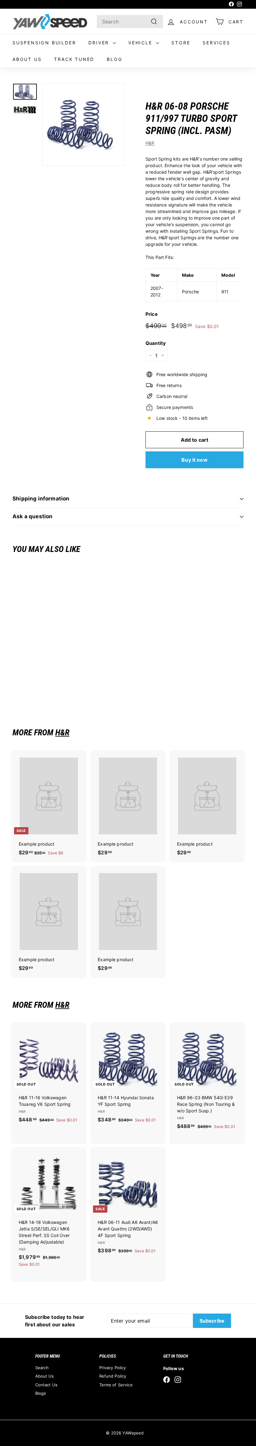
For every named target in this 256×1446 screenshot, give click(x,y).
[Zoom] (83, 124)
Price (151, 314)
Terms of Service (116, 1384)
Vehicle (141, 42)
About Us (27, 59)
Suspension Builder (44, 42)
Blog (114, 59)
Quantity (155, 343)
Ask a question (32, 516)
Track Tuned (74, 59)
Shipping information (40, 498)
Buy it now (194, 460)
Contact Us (46, 1384)
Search (42, 1367)
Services (216, 42)
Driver (99, 42)
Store (180, 42)
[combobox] (130, 21)
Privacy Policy (112, 1367)
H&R (149, 143)
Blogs (40, 1393)
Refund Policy (112, 1376)
